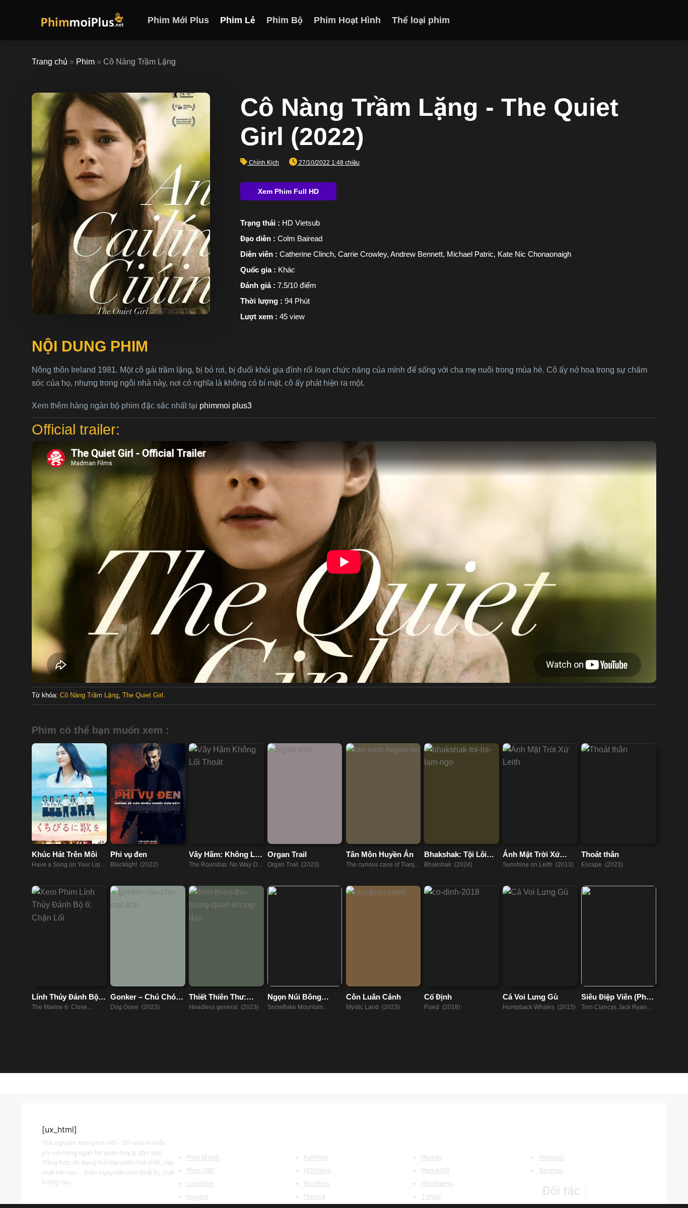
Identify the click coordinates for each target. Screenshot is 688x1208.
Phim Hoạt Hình (347, 20)
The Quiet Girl (142, 695)
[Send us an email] (650, 20)
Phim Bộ (284, 20)
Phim (85, 61)
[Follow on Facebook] (610, 20)
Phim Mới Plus (178, 20)
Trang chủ (49, 61)
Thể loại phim (421, 20)
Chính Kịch (264, 162)
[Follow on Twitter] (637, 20)
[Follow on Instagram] (624, 20)
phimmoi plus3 (225, 405)
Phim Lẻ (237, 20)
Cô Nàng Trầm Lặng (89, 695)
